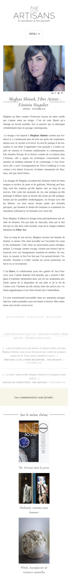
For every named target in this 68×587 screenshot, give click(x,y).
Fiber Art (21, 229)
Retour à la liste (35, 317)
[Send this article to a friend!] (52, 93)
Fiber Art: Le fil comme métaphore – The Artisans (33, 360)
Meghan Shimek (39, 135)
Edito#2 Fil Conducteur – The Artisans (25, 382)
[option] (34, 68)
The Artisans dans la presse (34, 468)
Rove (12, 271)
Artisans (26, 109)
